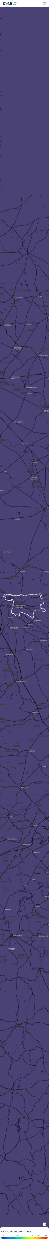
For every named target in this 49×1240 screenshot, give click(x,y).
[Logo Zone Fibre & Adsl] (10, 3)
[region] (24, 620)
